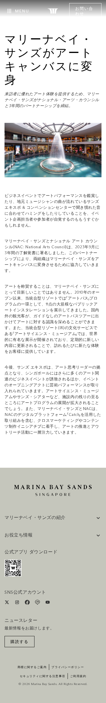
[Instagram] (18, 603)
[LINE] (38, 603)
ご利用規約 (78, 676)
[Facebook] (28, 603)
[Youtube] (47, 603)
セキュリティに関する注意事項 (42, 676)
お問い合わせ (84, 11)
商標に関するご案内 (32, 667)
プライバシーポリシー (67, 667)
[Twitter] (7, 603)
